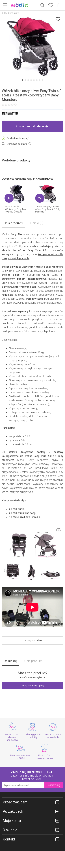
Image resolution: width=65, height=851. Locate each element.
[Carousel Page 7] (39, 80)
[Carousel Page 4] (31, 80)
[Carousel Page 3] (28, 80)
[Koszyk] (59, 5)
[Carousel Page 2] (25, 80)
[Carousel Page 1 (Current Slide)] (22, 80)
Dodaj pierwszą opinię (32, 685)
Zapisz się (54, 785)
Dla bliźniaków (11, 13)
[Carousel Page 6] (37, 80)
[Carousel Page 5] (34, 80)
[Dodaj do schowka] (58, 19)
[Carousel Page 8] (42, 80)
